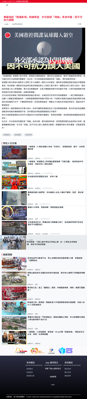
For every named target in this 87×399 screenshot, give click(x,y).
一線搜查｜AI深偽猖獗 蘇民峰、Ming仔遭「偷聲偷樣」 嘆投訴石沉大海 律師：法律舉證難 (55, 333)
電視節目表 (30, 376)
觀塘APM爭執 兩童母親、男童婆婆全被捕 (46, 207)
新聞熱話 (37, 158)
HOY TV (11, 1)
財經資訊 (30, 372)
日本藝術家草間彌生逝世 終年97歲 (43, 177)
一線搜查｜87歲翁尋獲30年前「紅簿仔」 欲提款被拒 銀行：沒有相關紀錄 (56, 148)
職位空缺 (68, 372)
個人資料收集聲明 (19, 397)
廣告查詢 (68, 369)
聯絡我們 (68, 376)
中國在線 (37, 234)
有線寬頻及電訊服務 (22, 1)
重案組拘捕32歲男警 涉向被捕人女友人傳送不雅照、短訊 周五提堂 (55, 193)
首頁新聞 (28, 135)
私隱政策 (9, 397)
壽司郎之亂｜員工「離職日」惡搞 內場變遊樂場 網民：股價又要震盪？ (56, 289)
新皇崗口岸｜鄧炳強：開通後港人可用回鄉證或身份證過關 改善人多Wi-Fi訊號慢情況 (56, 303)
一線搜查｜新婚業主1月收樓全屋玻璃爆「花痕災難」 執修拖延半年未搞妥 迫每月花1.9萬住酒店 (55, 163)
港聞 (36, 204)
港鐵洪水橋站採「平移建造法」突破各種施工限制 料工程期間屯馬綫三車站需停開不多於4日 (56, 318)
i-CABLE (4, 1)
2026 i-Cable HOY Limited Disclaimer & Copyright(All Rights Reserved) (49, 397)
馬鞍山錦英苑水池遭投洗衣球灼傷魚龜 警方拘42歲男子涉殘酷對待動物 (56, 274)
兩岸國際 (17, 135)
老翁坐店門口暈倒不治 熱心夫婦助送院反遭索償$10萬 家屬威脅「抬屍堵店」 (54, 259)
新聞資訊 (7, 135)
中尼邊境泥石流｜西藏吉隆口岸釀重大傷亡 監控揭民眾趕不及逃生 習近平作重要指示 (56, 223)
